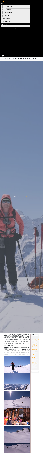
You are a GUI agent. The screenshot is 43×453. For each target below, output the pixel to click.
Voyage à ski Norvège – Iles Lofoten (8, 13)
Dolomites (36, 349)
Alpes (35, 341)
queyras (33, 362)
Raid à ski (33, 363)
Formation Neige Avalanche (6, 20)
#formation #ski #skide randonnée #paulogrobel (36, 339)
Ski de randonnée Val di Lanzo (7, 9)
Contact (2, 27)
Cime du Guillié (33, 349)
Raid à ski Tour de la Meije (6, 17)
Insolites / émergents (5, 14)
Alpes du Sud (33, 343)
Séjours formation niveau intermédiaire (7, 22)
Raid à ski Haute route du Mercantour (7, 18)
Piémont (34, 360)
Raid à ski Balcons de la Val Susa (6, 19)
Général (21, 196)
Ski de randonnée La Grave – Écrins (8, 5)
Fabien (17, 196)
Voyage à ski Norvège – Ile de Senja (8, 11)
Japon (36, 352)
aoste (32, 345)
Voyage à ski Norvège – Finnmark (8, 12)
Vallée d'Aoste (33, 366)
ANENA (36, 344)
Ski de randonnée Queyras (7, 7)
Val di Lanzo (35, 365)
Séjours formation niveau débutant (7, 21)
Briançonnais (34, 347)
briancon (32, 346)
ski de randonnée (24, 196)
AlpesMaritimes (33, 344)
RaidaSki (35, 362)
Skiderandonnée (36, 363)
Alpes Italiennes (4, 8)
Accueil (2, 3)
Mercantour (34, 357)
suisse (36, 364)
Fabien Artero (4, 25)
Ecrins (33, 350)
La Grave (33, 354)
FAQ (3, 26)
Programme (3, 23)
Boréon (36, 345)
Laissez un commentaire (29, 196)
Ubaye (32, 365)
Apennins (34, 345)
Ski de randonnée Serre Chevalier (8, 6)
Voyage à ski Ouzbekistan (7, 16)
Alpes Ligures (36, 343)
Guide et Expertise (4, 24)
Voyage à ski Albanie (6, 15)
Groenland (4, 10)
